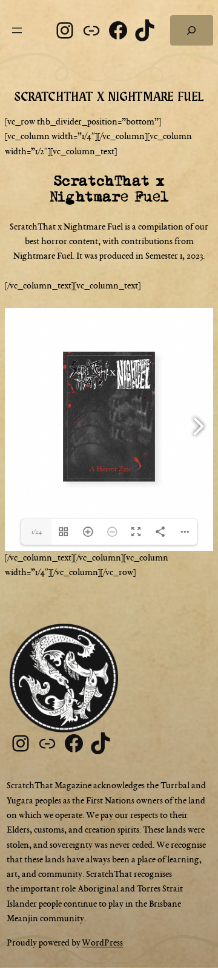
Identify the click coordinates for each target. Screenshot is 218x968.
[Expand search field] (191, 30)
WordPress (102, 943)
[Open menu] (17, 30)
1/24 (36, 532)
